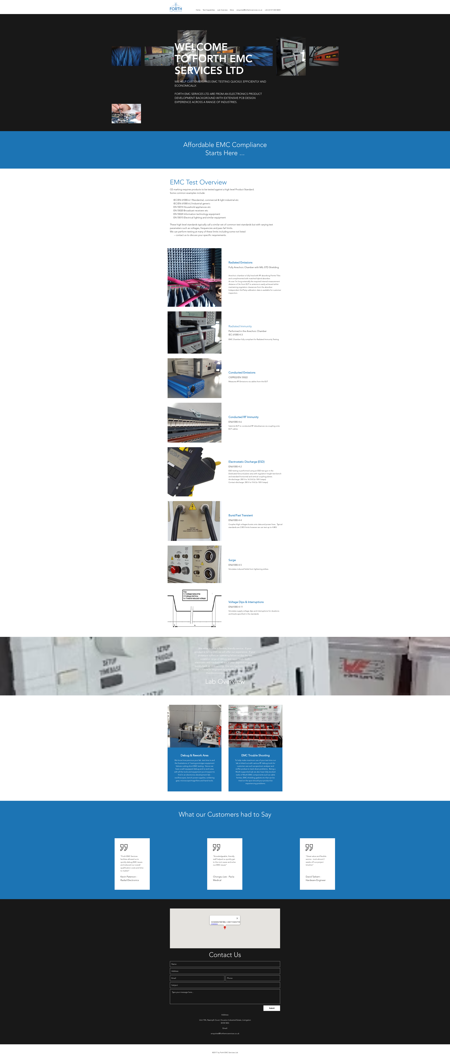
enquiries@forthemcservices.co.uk (249, 10)
